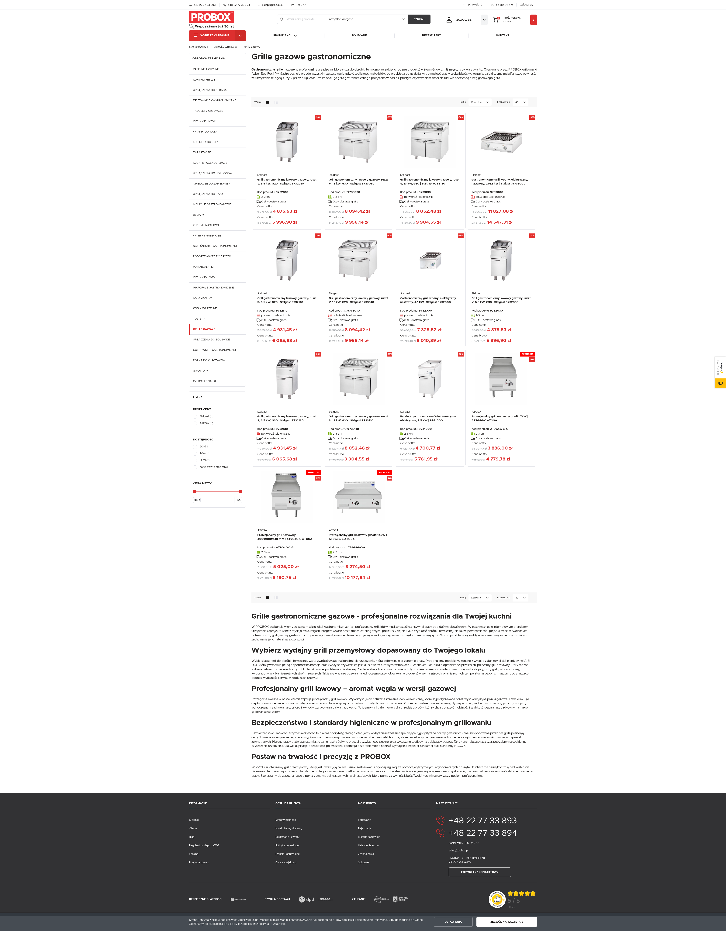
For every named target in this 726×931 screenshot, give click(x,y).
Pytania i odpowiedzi (287, 854)
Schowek (363, 862)
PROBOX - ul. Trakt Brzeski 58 (467, 858)
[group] (522, 899)
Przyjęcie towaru (199, 862)
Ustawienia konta (368, 845)
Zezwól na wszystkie (506, 922)
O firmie (194, 820)
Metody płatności (285, 820)
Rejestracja (364, 828)
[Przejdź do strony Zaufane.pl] (497, 899)
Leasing (193, 854)
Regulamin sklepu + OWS (204, 845)
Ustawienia (453, 922)
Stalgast (262, 175)
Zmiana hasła (366, 854)
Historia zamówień (369, 837)
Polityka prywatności (287, 845)
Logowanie (364, 820)
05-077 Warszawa (460, 861)
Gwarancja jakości (285, 862)
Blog (191, 837)
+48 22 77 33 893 (483, 821)
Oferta (193, 828)
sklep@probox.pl (458, 850)
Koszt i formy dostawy (288, 828)
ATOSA (476, 411)
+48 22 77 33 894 (483, 833)
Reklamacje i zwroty (287, 837)
